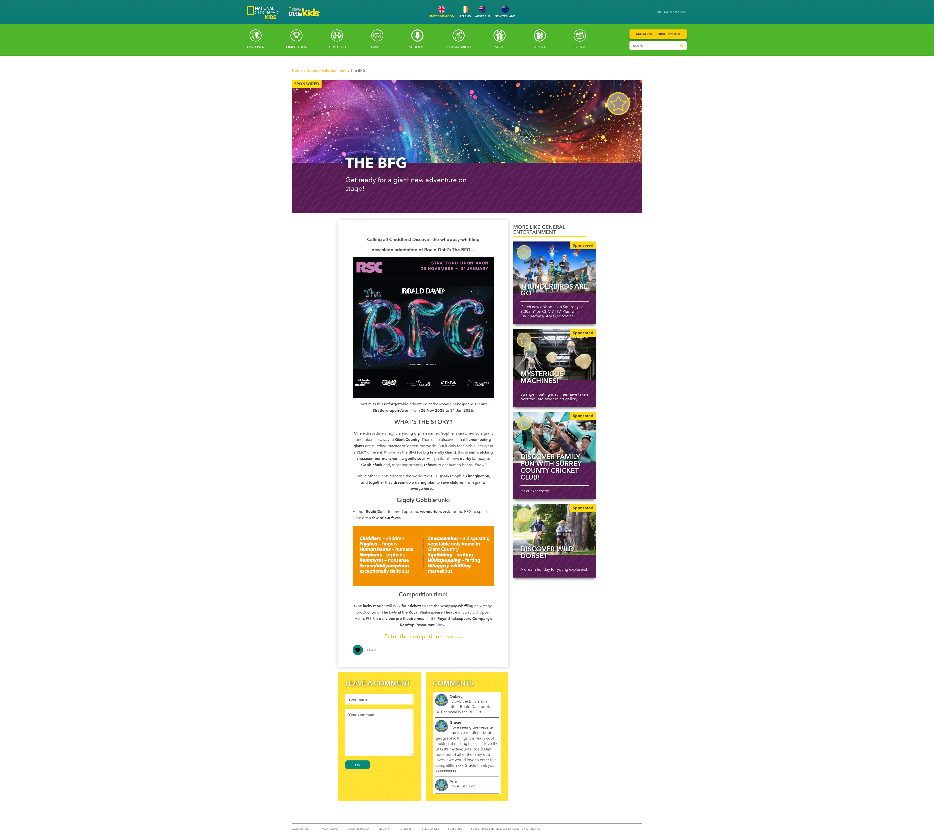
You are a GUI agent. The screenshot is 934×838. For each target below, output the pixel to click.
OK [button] (357, 765)
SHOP (499, 47)
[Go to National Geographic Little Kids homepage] (304, 18)
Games (377, 47)
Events (580, 47)
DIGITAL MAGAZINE (672, 12)
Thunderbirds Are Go (554, 289)
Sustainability (458, 47)
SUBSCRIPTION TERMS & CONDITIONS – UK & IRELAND (505, 828)
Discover (255, 47)
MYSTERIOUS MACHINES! (542, 377)
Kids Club (337, 47)
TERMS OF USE (429, 828)
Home (297, 70)
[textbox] (379, 699)
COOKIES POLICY (359, 828)
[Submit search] (682, 45)
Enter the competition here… (423, 636)
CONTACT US (300, 828)
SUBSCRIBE (455, 828)
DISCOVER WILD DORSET (547, 552)
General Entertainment (326, 70)
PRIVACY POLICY (328, 828)
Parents (539, 47)
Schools (417, 47)
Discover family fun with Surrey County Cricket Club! (551, 467)
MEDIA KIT (385, 828)
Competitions (296, 47)
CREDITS (406, 828)
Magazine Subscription (658, 34)
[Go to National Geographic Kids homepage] (263, 13)
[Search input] (653, 45)
